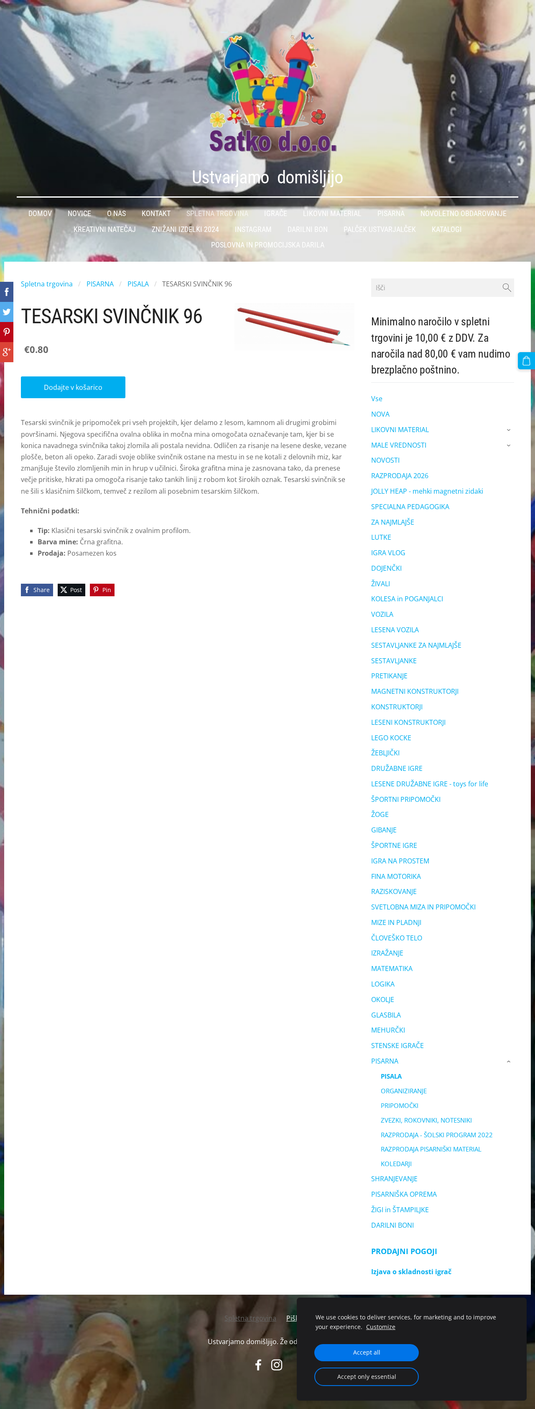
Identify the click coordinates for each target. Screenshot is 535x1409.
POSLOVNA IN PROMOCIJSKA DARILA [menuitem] (267, 245)
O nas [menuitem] (116, 213)
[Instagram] (276, 1364)
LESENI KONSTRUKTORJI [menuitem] (408, 722)
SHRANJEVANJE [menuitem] (394, 1178)
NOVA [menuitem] (380, 414)
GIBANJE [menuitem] (384, 830)
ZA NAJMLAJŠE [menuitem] (392, 522)
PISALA (138, 283)
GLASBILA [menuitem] (386, 1015)
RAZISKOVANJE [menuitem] (394, 891)
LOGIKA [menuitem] (383, 984)
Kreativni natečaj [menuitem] (105, 229)
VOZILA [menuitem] (382, 614)
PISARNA (100, 283)
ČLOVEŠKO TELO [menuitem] (396, 938)
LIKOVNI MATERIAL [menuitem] (400, 429)
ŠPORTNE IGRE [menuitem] (394, 845)
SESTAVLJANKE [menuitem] (394, 660)
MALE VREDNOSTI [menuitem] (398, 445)
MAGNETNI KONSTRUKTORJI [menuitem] (415, 691)
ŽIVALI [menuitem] (380, 583)
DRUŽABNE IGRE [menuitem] (397, 768)
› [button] (509, 430)
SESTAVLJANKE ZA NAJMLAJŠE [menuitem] (416, 645)
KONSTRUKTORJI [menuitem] (397, 706)
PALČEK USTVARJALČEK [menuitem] (380, 229)
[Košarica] (526, 360)
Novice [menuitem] (79, 213)
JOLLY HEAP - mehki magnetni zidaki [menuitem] (427, 491)
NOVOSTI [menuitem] (385, 460)
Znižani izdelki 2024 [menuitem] (185, 229)
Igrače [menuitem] (275, 213)
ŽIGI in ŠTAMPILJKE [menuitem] (400, 1209)
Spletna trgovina (47, 283)
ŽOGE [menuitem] (380, 814)
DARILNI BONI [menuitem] (392, 1225)
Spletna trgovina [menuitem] (217, 213)
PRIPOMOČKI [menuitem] (399, 1105)
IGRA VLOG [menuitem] (388, 552)
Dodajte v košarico (73, 387)
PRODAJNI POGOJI (404, 1251)
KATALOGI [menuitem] (447, 229)
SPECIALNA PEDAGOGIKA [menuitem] (410, 506)
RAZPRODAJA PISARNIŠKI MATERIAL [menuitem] (431, 1149)
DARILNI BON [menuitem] (308, 229)
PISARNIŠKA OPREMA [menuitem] (404, 1194)
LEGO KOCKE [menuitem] (391, 737)
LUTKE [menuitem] (381, 537)
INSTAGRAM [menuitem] (253, 229)
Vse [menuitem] (376, 398)
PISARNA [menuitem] (384, 1061)
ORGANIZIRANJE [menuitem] (404, 1091)
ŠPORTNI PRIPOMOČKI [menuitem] (406, 799)
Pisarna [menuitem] (391, 213)
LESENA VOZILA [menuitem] (395, 629)
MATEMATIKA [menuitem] (392, 968)
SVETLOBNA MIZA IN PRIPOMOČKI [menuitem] (423, 907)
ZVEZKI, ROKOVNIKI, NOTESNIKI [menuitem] (426, 1120)
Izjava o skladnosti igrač (411, 1271)
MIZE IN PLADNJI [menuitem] (396, 922)
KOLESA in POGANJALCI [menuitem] (407, 598)
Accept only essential (366, 1377)
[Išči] (507, 287)
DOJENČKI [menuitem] (386, 568)
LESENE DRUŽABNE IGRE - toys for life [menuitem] (429, 783)
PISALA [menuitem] (391, 1076)
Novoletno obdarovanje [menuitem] (463, 213)
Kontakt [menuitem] (156, 213)
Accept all (366, 1352)
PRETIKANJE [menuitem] (389, 675)
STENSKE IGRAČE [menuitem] (397, 1045)
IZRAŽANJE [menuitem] (387, 953)
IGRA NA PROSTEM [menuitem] (400, 860)
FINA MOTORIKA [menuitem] (396, 876)
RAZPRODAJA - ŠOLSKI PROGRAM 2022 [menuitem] (437, 1135)
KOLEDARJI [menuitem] (396, 1163)
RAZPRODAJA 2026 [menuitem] (399, 475)
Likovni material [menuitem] (332, 213)
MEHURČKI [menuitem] (388, 1030)
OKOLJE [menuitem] (382, 999)
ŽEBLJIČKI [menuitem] (385, 752)
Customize (380, 1327)
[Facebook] (258, 1364)
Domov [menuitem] (40, 213)
